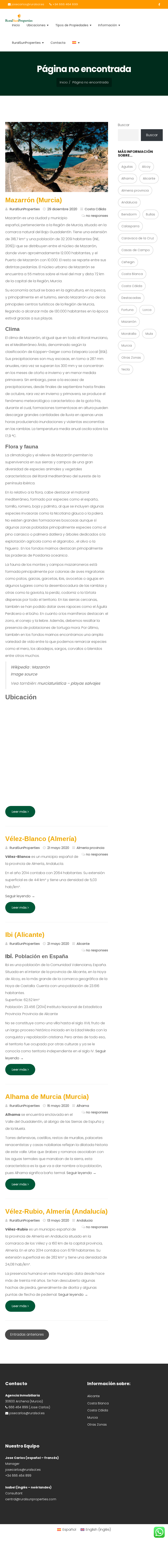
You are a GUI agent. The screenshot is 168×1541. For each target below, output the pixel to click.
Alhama (127, 178)
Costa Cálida (131, 286)
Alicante (149, 178)
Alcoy (146, 166)
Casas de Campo (135, 250)
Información (108, 25)
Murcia (126, 345)
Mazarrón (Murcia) (33, 200)
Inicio (16, 25)
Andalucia (129, 202)
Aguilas (127, 166)
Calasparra (130, 226)
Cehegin (128, 262)
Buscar (124, 124)
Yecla (125, 369)
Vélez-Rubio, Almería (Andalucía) (56, 1211)
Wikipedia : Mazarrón (30, 667)
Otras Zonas (131, 357)
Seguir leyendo (20, 896)
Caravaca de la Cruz (137, 238)
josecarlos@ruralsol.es (27, 4)
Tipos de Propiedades (72, 25)
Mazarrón (128, 321)
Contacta (58, 43)
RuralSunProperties (27, 43)
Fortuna (127, 310)
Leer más (20, 811)
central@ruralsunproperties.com (30, 1499)
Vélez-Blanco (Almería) (41, 838)
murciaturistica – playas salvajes (68, 683)
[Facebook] (158, 4)
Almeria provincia (135, 190)
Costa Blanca (132, 274)
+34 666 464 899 (65, 4)
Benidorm (129, 214)
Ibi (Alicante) (24, 934)
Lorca (147, 310)
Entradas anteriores (27, 1334)
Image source (24, 674)
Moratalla (128, 333)
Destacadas (131, 298)
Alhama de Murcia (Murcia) (47, 1096)
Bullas (150, 214)
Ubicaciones (36, 25)
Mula (149, 333)
